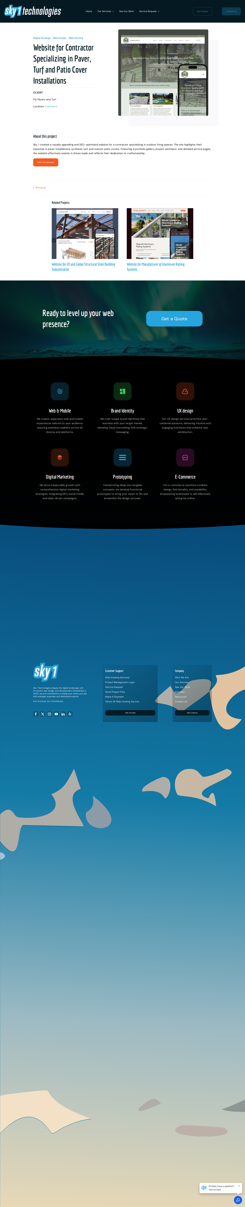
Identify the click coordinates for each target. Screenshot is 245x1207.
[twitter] (42, 714)
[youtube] (56, 714)
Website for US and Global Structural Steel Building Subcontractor (82, 233)
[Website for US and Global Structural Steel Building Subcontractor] (85, 233)
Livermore (51, 106)
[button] (54, 240)
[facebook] (36, 714)
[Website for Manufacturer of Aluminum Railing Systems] (160, 233)
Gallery (87, 233)
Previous (41, 187)
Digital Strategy (41, 38)
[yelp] (70, 714)
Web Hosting (76, 38)
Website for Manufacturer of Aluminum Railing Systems (157, 233)
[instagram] (49, 714)
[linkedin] (63, 714)
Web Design (59, 38)
